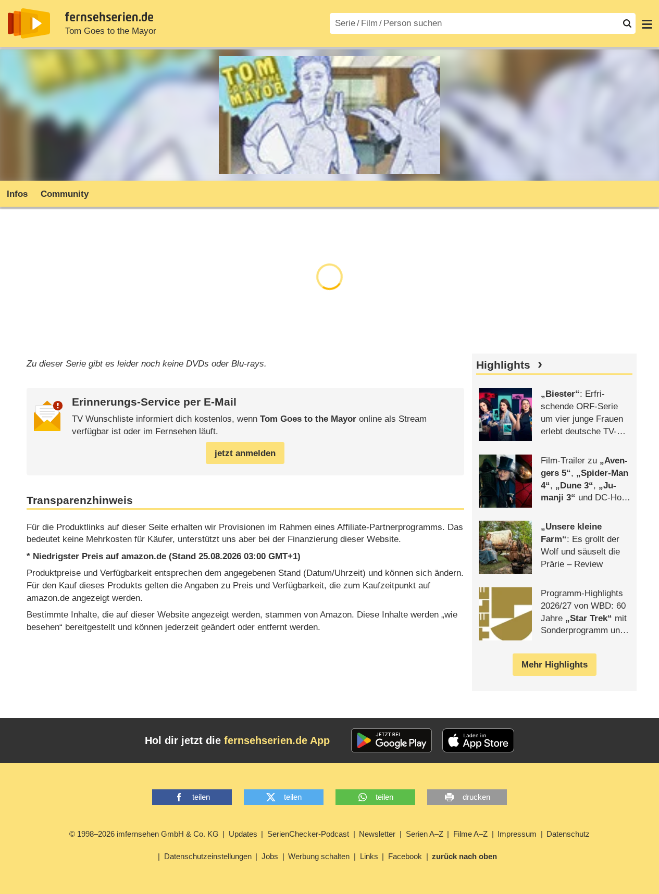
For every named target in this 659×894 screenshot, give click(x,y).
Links (369, 856)
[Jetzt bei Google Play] (391, 740)
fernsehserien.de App (277, 740)
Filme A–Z (470, 833)
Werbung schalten (319, 856)
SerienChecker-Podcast (308, 833)
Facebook (405, 856)
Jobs (270, 856)
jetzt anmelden (245, 453)
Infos (17, 194)
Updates (243, 833)
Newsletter (377, 833)
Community (65, 194)
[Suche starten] (627, 23)
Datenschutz (568, 833)
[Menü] (647, 23)
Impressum (517, 833)
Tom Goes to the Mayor (110, 31)
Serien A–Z (424, 833)
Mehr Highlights (554, 665)
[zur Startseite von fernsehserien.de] (29, 23)
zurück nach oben (464, 856)
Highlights (503, 365)
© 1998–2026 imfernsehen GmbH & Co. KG (144, 833)
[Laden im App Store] (478, 740)
